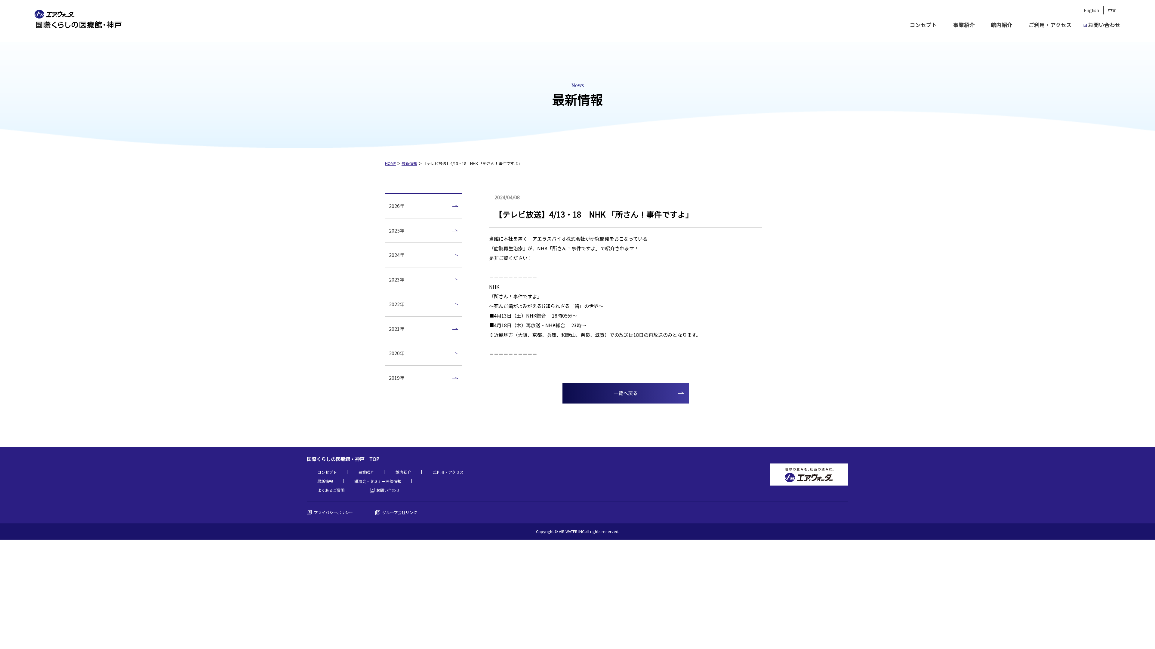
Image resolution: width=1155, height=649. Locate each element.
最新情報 (409, 163)
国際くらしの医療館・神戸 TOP (343, 458)
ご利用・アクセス (1050, 25)
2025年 (397, 230)
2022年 (397, 304)
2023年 (397, 279)
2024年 (397, 254)
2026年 (397, 205)
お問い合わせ (1104, 25)
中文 (1112, 10)
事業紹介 (964, 25)
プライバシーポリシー (333, 512)
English (1091, 10)
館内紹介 (1001, 25)
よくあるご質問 (331, 490)
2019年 (397, 377)
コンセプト (923, 25)
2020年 (397, 353)
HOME (390, 163)
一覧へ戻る (626, 393)
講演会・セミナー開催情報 (377, 481)
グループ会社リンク (399, 512)
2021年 (397, 328)
